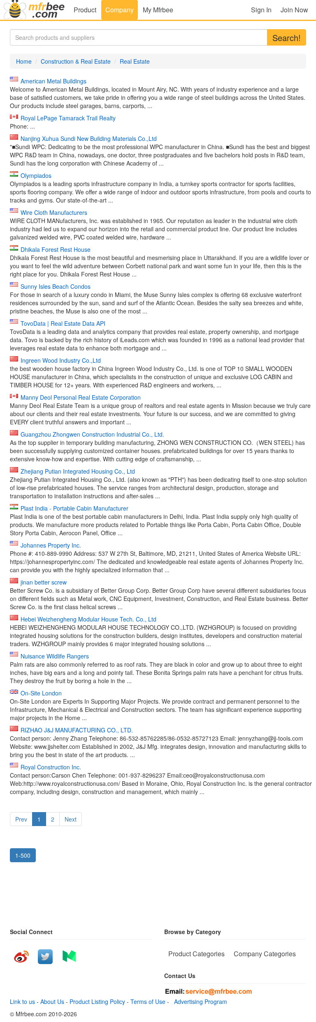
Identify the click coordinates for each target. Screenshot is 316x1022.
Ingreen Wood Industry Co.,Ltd (61, 360)
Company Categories (265, 953)
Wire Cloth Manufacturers (54, 212)
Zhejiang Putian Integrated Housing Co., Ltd (78, 471)
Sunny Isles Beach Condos (56, 286)
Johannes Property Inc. (51, 545)
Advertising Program (199, 1001)
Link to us (22, 1001)
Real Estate (135, 61)
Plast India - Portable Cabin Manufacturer (74, 508)
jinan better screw (44, 582)
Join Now (294, 9)
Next (71, 819)
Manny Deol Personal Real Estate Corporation (81, 397)
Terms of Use (147, 1001)
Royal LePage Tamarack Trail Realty (68, 118)
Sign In (261, 9)
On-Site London (41, 693)
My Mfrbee (158, 9)
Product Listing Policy (97, 1001)
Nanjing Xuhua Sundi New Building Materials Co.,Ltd (89, 138)
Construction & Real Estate (76, 61)
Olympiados (36, 175)
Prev (21, 819)
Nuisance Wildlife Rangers (55, 656)
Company (119, 9)
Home (24, 61)
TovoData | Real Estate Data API (63, 323)
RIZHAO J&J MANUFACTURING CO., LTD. (77, 730)
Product (85, 9)
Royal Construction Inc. (51, 767)
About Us (52, 1001)
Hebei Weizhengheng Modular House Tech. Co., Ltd (88, 619)
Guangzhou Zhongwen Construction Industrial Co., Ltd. (92, 434)
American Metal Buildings (53, 81)
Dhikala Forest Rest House (56, 249)
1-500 (22, 855)
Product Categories (196, 953)
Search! (286, 38)
